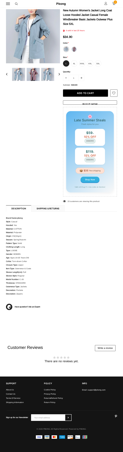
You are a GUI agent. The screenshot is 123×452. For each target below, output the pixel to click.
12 (69, 201)
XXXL (82, 64)
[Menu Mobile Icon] (8, 4)
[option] (33, 36)
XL (74, 64)
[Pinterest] (116, 416)
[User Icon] (105, 4)
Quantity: (66, 72)
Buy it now (90, 104)
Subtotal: (66, 85)
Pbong (61, 4)
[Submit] (68, 418)
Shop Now (90, 179)
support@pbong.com (96, 390)
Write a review (105, 348)
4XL (90, 64)
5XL (98, 64)
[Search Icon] (16, 3)
